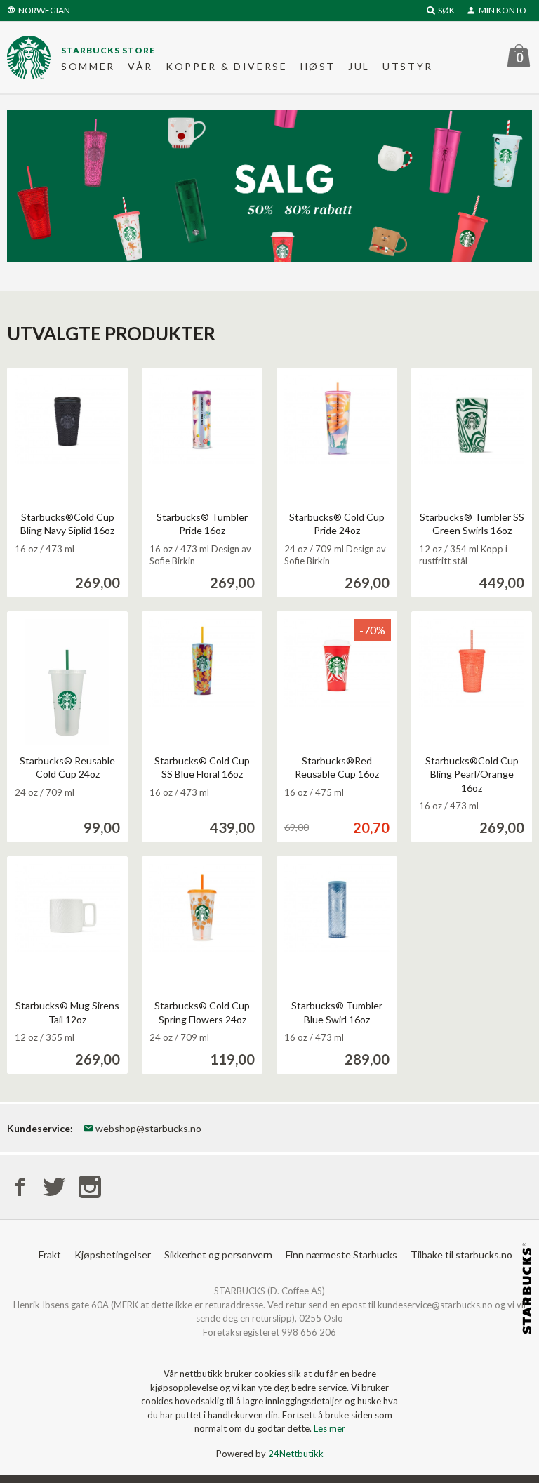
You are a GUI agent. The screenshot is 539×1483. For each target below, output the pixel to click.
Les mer (329, 1428)
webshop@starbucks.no (147, 1128)
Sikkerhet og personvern (218, 1255)
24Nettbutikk (296, 1453)
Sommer (88, 66)
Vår (140, 66)
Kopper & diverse (227, 66)
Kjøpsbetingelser (112, 1255)
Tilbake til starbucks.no (461, 1255)
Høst (318, 66)
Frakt (50, 1255)
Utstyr (407, 66)
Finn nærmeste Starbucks (341, 1255)
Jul (359, 66)
